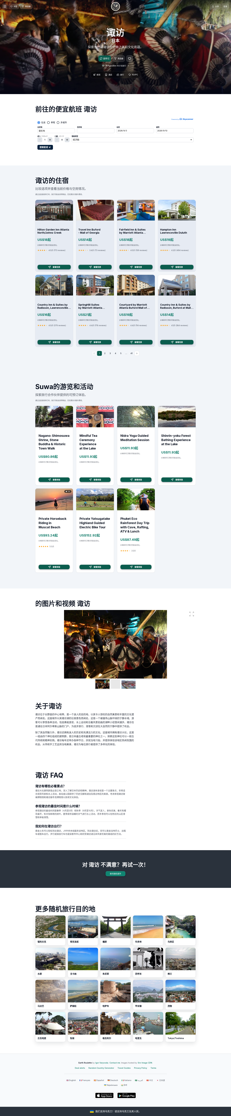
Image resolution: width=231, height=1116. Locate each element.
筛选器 (120, 58)
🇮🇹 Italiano (126, 1080)
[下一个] (136, 353)
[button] (192, 614)
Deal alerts (80, 1068)
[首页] (115, 6)
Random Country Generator (101, 1068)
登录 (225, 6)
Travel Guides (124, 1068)
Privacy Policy (140, 1068)
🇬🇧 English (71, 1080)
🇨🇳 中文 (149, 1080)
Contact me (114, 1063)
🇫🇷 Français (84, 1080)
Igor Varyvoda (101, 1063)
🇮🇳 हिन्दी (124, 1085)
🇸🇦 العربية (139, 1080)
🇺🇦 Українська (111, 1085)
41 (131, 353)
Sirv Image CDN (145, 1063)
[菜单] (4, 6)
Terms (153, 1068)
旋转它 (106, 58)
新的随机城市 (115, 873)
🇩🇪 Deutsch (112, 1080)
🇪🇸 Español (99, 1080)
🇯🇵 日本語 (160, 1080)
